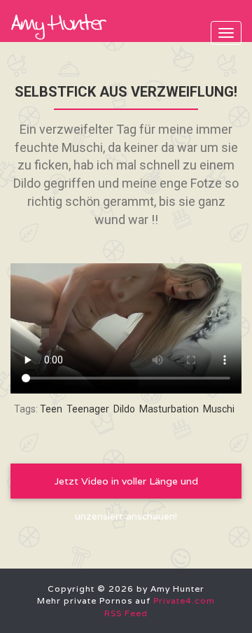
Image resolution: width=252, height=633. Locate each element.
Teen (51, 409)
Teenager (87, 409)
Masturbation (169, 409)
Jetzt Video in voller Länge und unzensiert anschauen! (126, 487)
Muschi (218, 409)
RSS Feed (126, 613)
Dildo (124, 409)
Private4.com (184, 600)
